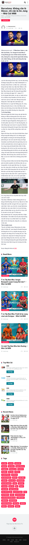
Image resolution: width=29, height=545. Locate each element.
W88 (7, 388)
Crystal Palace (6, 474)
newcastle (4, 489)
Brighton (4, 471)
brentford (20, 469)
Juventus (4, 480)
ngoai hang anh (14, 489)
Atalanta (4, 466)
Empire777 (16, 541)
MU (17, 486)
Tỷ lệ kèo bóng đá (6, 503)
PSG (25, 492)
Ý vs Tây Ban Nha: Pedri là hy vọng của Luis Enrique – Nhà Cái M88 (14, 315)
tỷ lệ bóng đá (13, 500)
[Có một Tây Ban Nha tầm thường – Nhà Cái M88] (14, 333)
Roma (12, 494)
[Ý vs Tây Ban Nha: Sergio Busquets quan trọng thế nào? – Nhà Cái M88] (14, 267)
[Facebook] (14, 528)
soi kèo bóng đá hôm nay (8, 497)
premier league (18, 492)
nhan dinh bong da (7, 492)
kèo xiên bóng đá (6, 483)
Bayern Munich (20, 466)
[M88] (3, 369)
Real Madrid (5, 494)
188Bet (4, 539)
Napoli (21, 486)
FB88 (7, 399)
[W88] (3, 391)
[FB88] (3, 402)
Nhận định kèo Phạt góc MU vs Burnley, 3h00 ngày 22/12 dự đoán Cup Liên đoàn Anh (18, 427)
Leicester (21, 483)
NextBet (25, 539)
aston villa (17, 463)
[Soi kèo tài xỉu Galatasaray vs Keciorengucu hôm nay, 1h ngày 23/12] (5, 422)
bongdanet (5, 469)
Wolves (17, 506)
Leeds (14, 483)
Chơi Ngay (10, 371)
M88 (15, 248)
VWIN (11, 541)
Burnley (11, 471)
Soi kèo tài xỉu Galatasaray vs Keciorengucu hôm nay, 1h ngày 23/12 (18, 416)
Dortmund (14, 474)
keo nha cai (12, 480)
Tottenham (4, 500)
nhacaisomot (11, 26)
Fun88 (8, 376)
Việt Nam (22, 503)
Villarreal (15, 503)
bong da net (13, 469)
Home (2, 15)
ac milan (4, 463)
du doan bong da (6, 477)
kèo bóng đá (20, 480)
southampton (20, 497)
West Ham (10, 506)
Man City (11, 486)
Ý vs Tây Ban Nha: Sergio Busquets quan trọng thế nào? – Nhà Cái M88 (13, 282)
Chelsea (17, 471)
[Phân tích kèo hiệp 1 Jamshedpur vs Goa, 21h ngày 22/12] (5, 443)
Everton (15, 477)
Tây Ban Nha (5, 20)
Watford (4, 506)
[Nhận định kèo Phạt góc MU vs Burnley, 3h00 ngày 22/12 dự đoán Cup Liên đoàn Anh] (5, 432)
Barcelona (11, 466)
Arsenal (11, 463)
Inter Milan (22, 477)
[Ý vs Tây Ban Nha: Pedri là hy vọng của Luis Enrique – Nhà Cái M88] (14, 301)
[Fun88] (3, 379)
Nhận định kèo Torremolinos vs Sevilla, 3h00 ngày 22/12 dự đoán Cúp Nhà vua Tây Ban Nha (19, 449)
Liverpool (4, 486)
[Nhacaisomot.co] (6, 2)
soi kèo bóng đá (20, 494)
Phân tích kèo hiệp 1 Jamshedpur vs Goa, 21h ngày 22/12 (17, 437)
